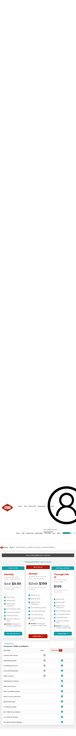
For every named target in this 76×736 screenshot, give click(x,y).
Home (6, 547)
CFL (13, 547)
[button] (36, 510)
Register (50, 532)
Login (45, 532)
